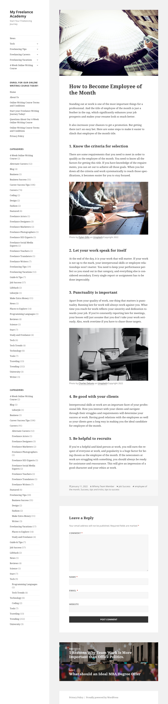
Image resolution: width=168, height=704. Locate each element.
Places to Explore (18, 308)
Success (85, 489)
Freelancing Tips (18, 49)
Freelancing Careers (20, 54)
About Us (14, 97)
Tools (12, 356)
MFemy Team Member (103, 486)
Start (12, 329)
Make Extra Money (19, 298)
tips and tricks (97, 489)
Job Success (15, 282)
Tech (12, 43)
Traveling (15, 361)
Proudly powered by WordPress (102, 697)
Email (73, 590)
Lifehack (14, 287)
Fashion (13, 205)
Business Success (18, 179)
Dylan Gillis (84, 237)
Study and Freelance (20, 335)
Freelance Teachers (20, 251)
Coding (13, 195)
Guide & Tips (16, 277)
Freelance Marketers (20, 226)
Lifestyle (14, 293)
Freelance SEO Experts (21, 237)
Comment (76, 533)
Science (13, 324)
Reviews (14, 319)
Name (73, 576)
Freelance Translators (21, 256)
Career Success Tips (20, 184)
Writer (13, 377)
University (15, 371)
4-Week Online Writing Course (21, 67)
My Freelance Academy (21, 14)
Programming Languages (22, 314)
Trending (14, 366)
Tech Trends (16, 345)
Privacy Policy (17, 136)
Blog (12, 169)
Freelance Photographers (22, 232)
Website (74, 604)
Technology (15, 350)
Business (14, 174)
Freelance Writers (19, 261)
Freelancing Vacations (21, 59)
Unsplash (98, 237)
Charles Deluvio (86, 383)
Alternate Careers (19, 163)
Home (13, 92)
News (12, 38)
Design (13, 200)
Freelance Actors (18, 216)
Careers (14, 190)
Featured (14, 211)
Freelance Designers (20, 221)
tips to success (112, 489)
